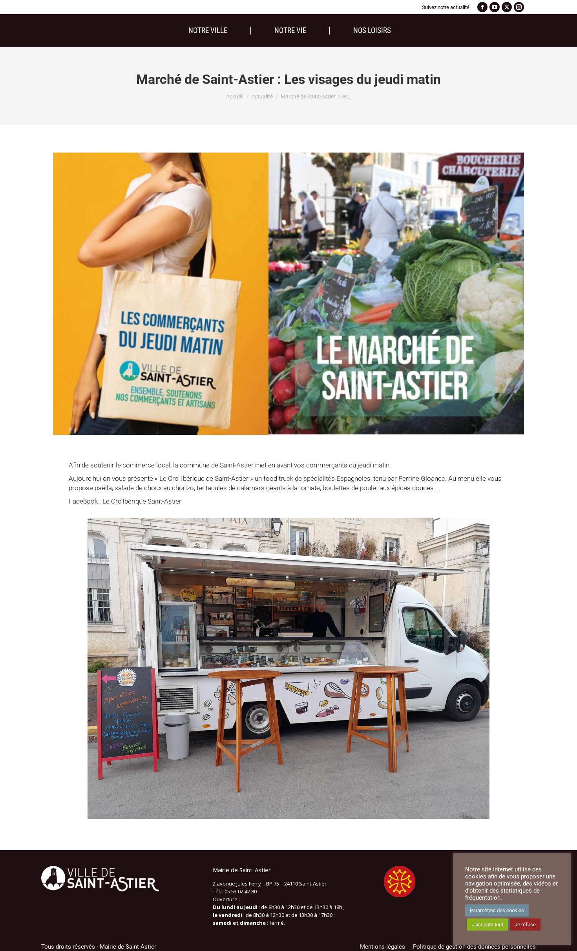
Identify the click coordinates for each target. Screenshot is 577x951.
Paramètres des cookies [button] (497, 910)
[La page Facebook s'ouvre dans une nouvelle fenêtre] (482, 7)
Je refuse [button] (525, 924)
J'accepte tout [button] (487, 924)
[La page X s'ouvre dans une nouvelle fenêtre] (507, 7)
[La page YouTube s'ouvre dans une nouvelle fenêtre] (494, 7)
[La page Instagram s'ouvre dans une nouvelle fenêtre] (519, 7)
